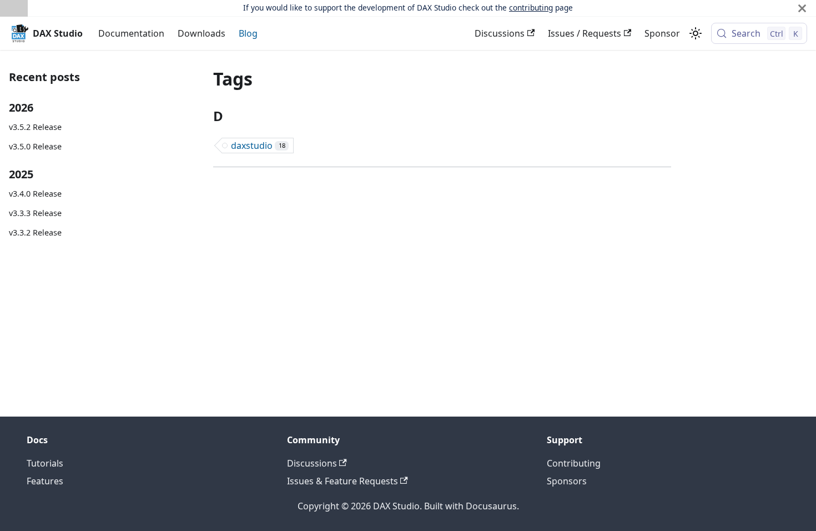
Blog (248, 33)
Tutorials (45, 463)
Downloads (201, 33)
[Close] (802, 8)
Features (45, 481)
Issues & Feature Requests (342, 481)
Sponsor (662, 33)
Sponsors (567, 481)
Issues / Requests (584, 33)
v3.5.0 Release (35, 146)
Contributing (574, 463)
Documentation (131, 33)
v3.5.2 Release (35, 127)
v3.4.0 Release (35, 193)
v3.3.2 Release (35, 232)
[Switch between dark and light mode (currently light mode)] (695, 33)
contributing (531, 7)
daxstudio (258, 145)
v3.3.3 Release (35, 213)
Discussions (500, 33)
